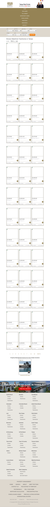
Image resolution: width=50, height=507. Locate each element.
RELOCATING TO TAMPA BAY (28, 486)
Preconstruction (32, 491)
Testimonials (18, 489)
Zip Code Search (23, 475)
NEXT (38, 354)
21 (31, 354)
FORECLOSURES (24, 18)
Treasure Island (35, 441)
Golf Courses (22, 460)
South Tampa (35, 422)
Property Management (24, 481)
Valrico (8, 450)
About (25, 484)
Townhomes (10, 400)
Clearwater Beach (23, 403)
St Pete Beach (22, 432)
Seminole (21, 422)
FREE (26, 6)
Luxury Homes (9, 460)
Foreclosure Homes (15, 494)
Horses (21, 473)
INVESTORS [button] (24, 20)
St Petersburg (9, 432)
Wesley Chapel (22, 450)
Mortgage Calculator (17, 491)
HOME (24, 8)
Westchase (34, 450)
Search (18, 484)
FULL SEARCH (25, 13)
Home (11, 484)
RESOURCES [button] (24, 22)
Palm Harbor (34, 413)
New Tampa (21, 413)
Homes (8, 396)
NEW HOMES (24, 11)
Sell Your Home (29, 489)
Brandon (21, 394)
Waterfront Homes (36, 460)
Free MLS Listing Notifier (31, 494)
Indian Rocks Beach (36, 403)
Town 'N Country (23, 441)
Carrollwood (34, 394)
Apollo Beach (9, 394)
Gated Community (10, 469)
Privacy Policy (21, 504)
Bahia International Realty (32, 499)
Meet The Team (33, 484)
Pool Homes (22, 471)
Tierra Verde (9, 441)
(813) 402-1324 (13, 499)
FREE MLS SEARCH (25, 388)
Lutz (7, 413)
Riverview (8, 422)
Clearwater (8, 403)
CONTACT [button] (24, 25)
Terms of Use (27, 504)
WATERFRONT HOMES (24, 15)
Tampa (33, 432)
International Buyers (24, 496)
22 (34, 354)
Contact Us (15, 486)
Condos (9, 398)
